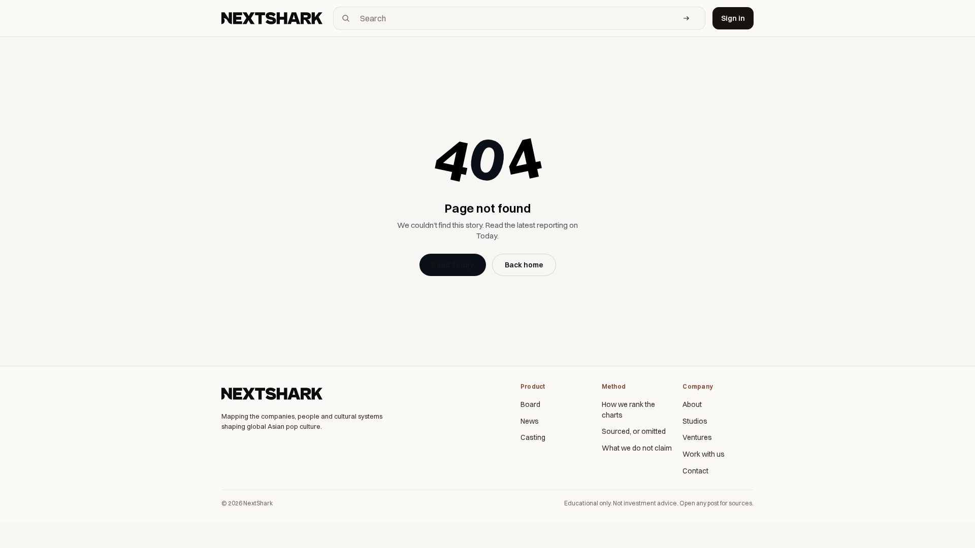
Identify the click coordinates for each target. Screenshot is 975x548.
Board (530, 404)
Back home (524, 264)
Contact (695, 470)
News (530, 421)
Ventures (697, 437)
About (692, 404)
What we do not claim (637, 448)
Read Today (453, 264)
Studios (694, 421)
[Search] (686, 18)
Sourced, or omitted (634, 431)
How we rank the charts (628, 410)
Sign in (733, 18)
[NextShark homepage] (273, 18)
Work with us (703, 454)
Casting (533, 437)
